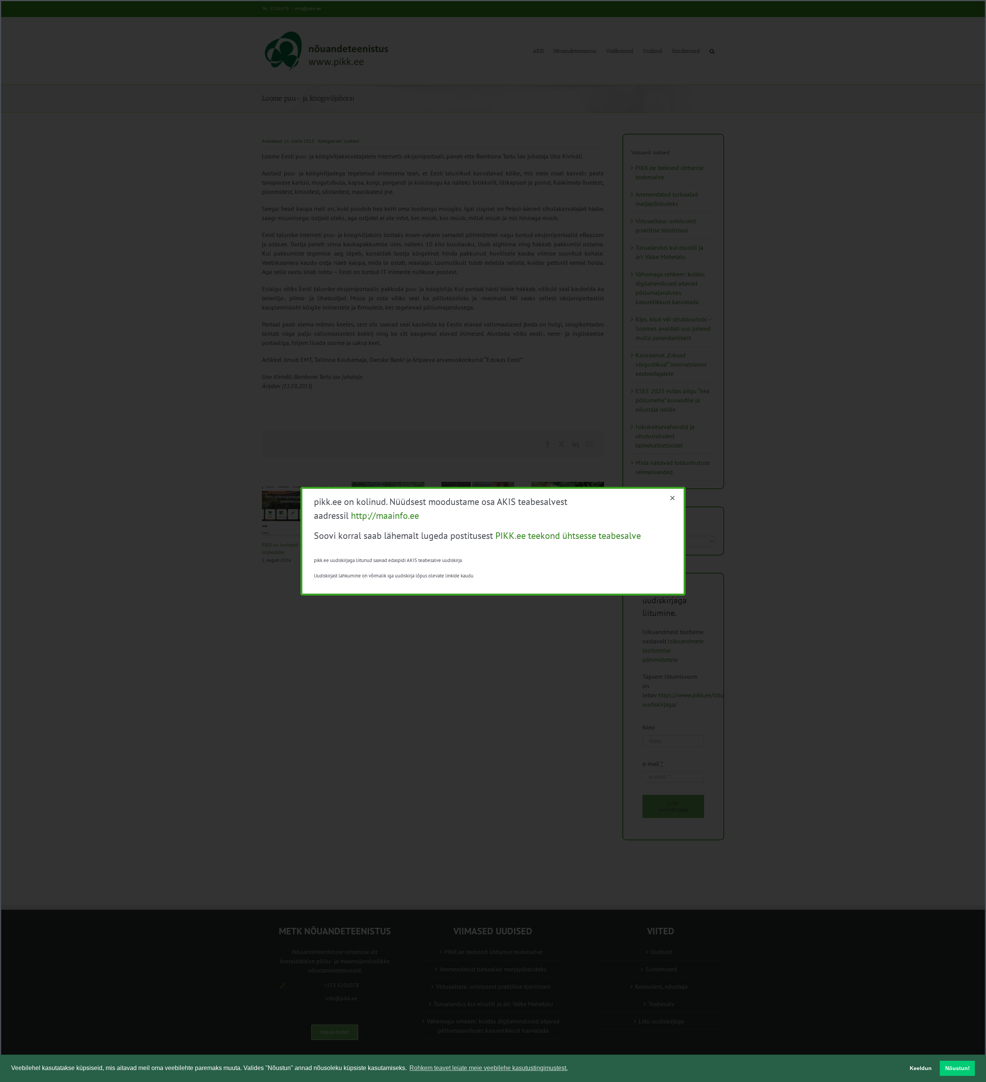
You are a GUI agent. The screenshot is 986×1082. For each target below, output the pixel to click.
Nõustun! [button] (957, 1068)
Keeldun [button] (921, 1068)
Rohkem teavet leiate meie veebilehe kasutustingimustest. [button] (488, 1068)
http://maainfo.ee (385, 516)
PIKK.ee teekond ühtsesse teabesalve (568, 536)
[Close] (672, 498)
